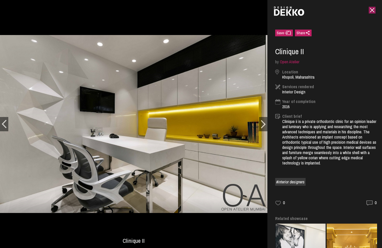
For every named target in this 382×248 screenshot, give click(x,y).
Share (301, 33)
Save (280, 33)
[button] (4, 124)
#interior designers (290, 182)
